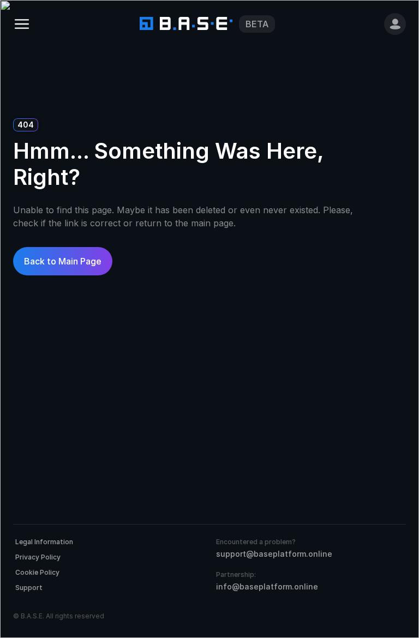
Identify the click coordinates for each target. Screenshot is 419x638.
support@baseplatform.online (274, 553)
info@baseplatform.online (267, 586)
